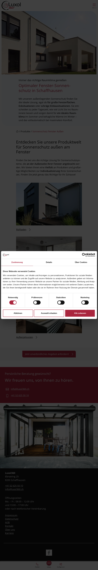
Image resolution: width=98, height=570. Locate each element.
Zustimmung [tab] (17, 262)
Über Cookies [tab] (81, 262)
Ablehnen (18, 313)
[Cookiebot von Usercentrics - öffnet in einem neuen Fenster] (84, 255)
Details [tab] (49, 262)
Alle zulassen (80, 313)
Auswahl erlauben (49, 313)
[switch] (37, 302)
